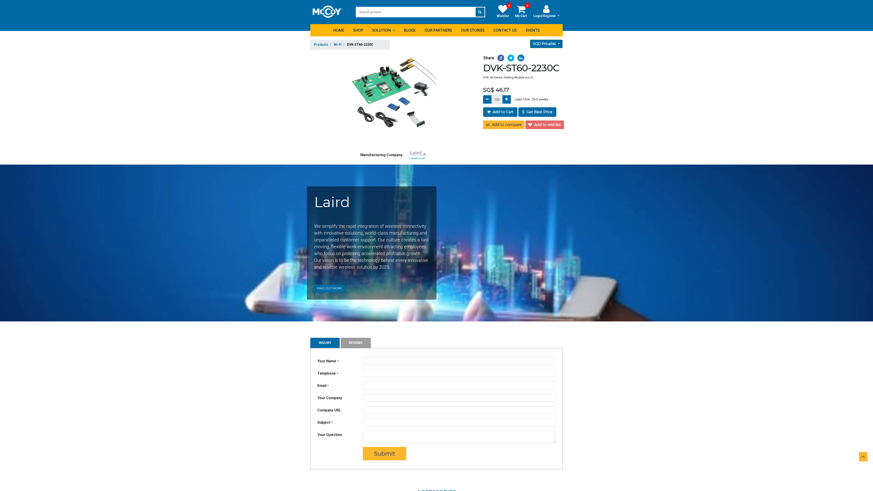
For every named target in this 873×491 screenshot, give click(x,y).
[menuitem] (339, 30)
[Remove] (487, 99)
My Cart (521, 11)
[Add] (506, 99)
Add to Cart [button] (503, 112)
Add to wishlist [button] (547, 125)
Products (321, 44)
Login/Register (545, 16)
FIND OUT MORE (329, 288)
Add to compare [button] (506, 125)
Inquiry (325, 343)
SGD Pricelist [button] (545, 44)
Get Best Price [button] (539, 112)
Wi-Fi (337, 44)
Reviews (355, 343)
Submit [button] (384, 453)
